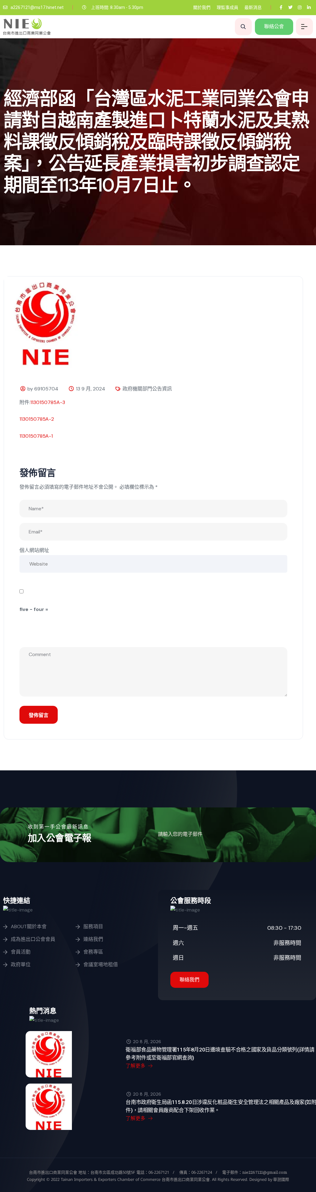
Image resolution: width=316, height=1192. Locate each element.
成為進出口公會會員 (33, 939)
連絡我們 (93, 939)
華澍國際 (280, 1179)
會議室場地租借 (100, 964)
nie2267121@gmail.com (264, 1172)
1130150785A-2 (36, 419)
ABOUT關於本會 (29, 926)
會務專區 (93, 952)
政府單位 (21, 964)
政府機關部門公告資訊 (147, 388)
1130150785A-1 (36, 436)
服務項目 (93, 926)
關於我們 (201, 7)
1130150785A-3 (47, 402)
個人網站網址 (34, 550)
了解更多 (136, 1066)
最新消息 (253, 7)
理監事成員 (227, 7)
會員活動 (21, 952)
